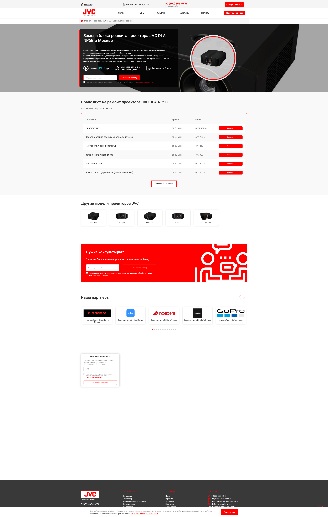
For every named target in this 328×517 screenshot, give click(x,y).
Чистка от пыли (93, 163)
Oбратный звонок (234, 13)
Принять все (229, 512)
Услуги (121, 13)
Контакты (205, 13)
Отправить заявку (129, 78)
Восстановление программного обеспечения (109, 137)
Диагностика (92, 128)
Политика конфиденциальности (144, 514)
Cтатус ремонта (234, 4)
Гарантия (161, 13)
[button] (239, 297)
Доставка (184, 13)
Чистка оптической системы (100, 145)
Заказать (231, 128)
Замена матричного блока (99, 154)
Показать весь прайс (164, 184)
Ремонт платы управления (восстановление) (109, 172)
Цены (142, 13)
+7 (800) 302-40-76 (176, 3)
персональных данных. (145, 82)
